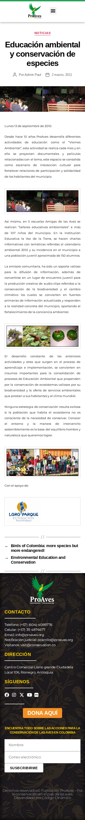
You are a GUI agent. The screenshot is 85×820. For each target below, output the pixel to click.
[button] (53, 10)
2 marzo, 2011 (62, 75)
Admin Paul (32, 75)
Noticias (42, 33)
